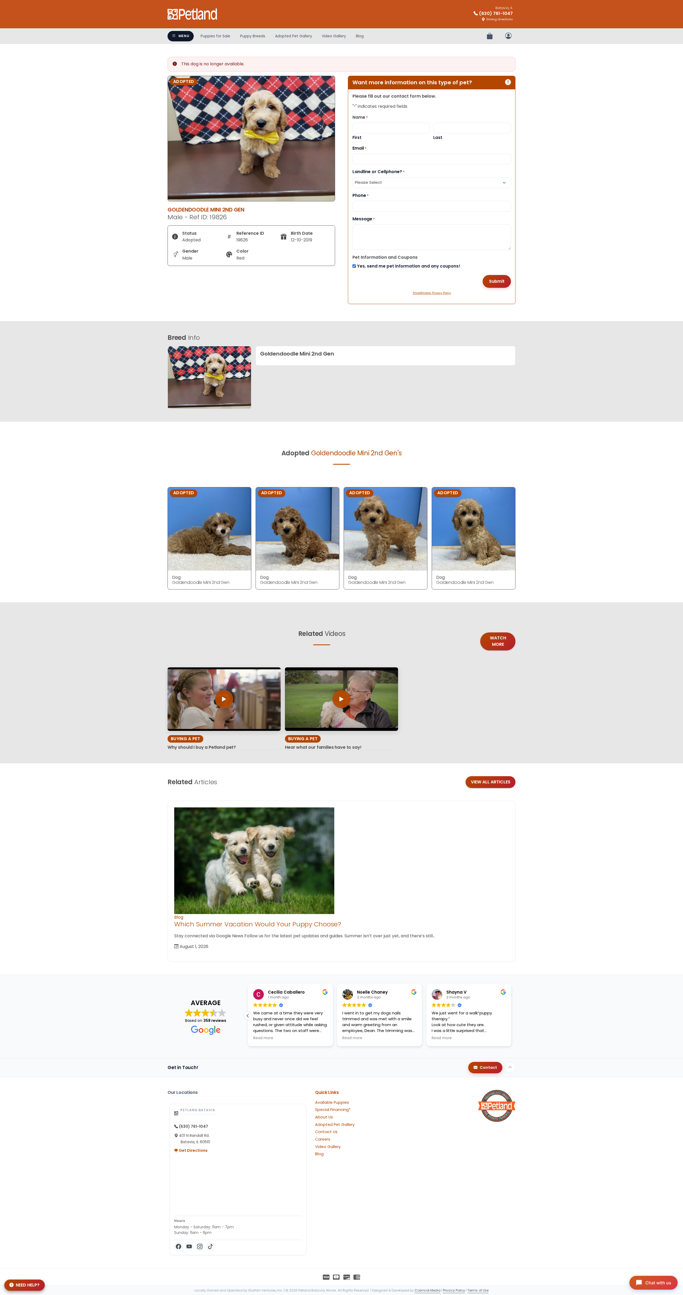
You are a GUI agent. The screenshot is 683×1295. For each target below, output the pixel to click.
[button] (511, 1016)
